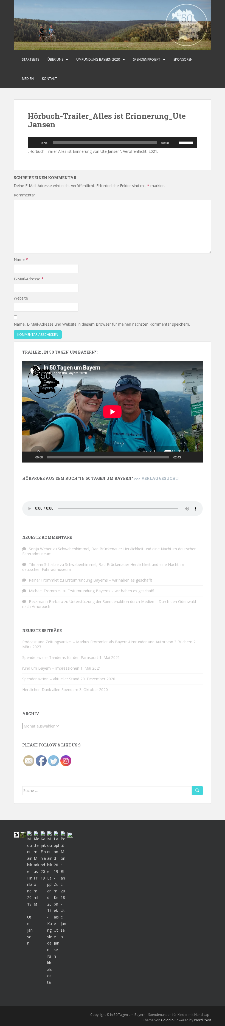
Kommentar (24, 195)
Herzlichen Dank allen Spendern (50, 689)
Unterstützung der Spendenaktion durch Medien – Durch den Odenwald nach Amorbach (109, 604)
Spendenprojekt (146, 59)
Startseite (30, 59)
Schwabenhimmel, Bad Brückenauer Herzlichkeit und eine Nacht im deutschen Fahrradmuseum (109, 551)
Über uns (55, 59)
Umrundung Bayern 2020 (98, 59)
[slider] (187, 142)
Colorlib (167, 1020)
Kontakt (49, 78)
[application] (112, 142)
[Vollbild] (195, 457)
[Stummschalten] (175, 142)
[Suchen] (197, 790)
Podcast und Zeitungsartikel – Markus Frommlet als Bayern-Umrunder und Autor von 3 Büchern (107, 641)
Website (21, 298)
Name (21, 259)
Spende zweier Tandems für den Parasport (60, 657)
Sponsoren (183, 59)
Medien (28, 78)
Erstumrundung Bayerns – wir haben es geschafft (108, 580)
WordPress (202, 1020)
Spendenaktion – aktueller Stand (50, 678)
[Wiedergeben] (35, 142)
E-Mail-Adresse (29, 278)
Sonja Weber (40, 548)
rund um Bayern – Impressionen (50, 668)
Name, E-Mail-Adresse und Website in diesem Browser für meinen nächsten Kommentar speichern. (102, 324)
